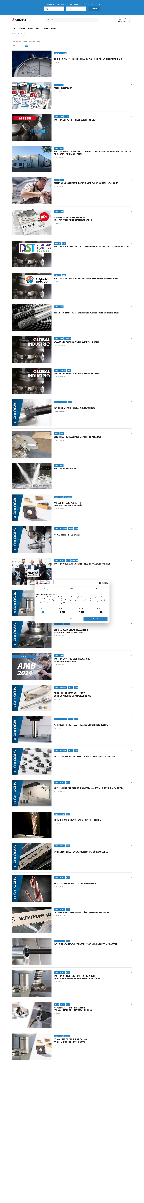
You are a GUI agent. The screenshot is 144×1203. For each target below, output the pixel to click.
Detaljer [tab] (72, 589)
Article (20, 45)
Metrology (32, 42)
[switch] (62, 612)
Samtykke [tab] (47, 589)
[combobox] (54, 9)
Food (20, 42)
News (26, 45)
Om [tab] (97, 589)
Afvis (71, 618)
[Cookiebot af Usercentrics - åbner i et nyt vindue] (100, 583)
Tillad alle (96, 618)
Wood (38, 42)
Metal (25, 42)
